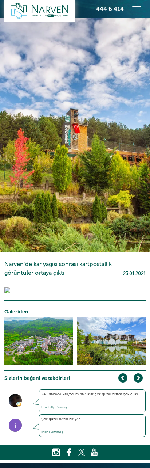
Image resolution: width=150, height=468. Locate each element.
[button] (138, 378)
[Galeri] (7, 290)
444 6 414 (110, 8)
